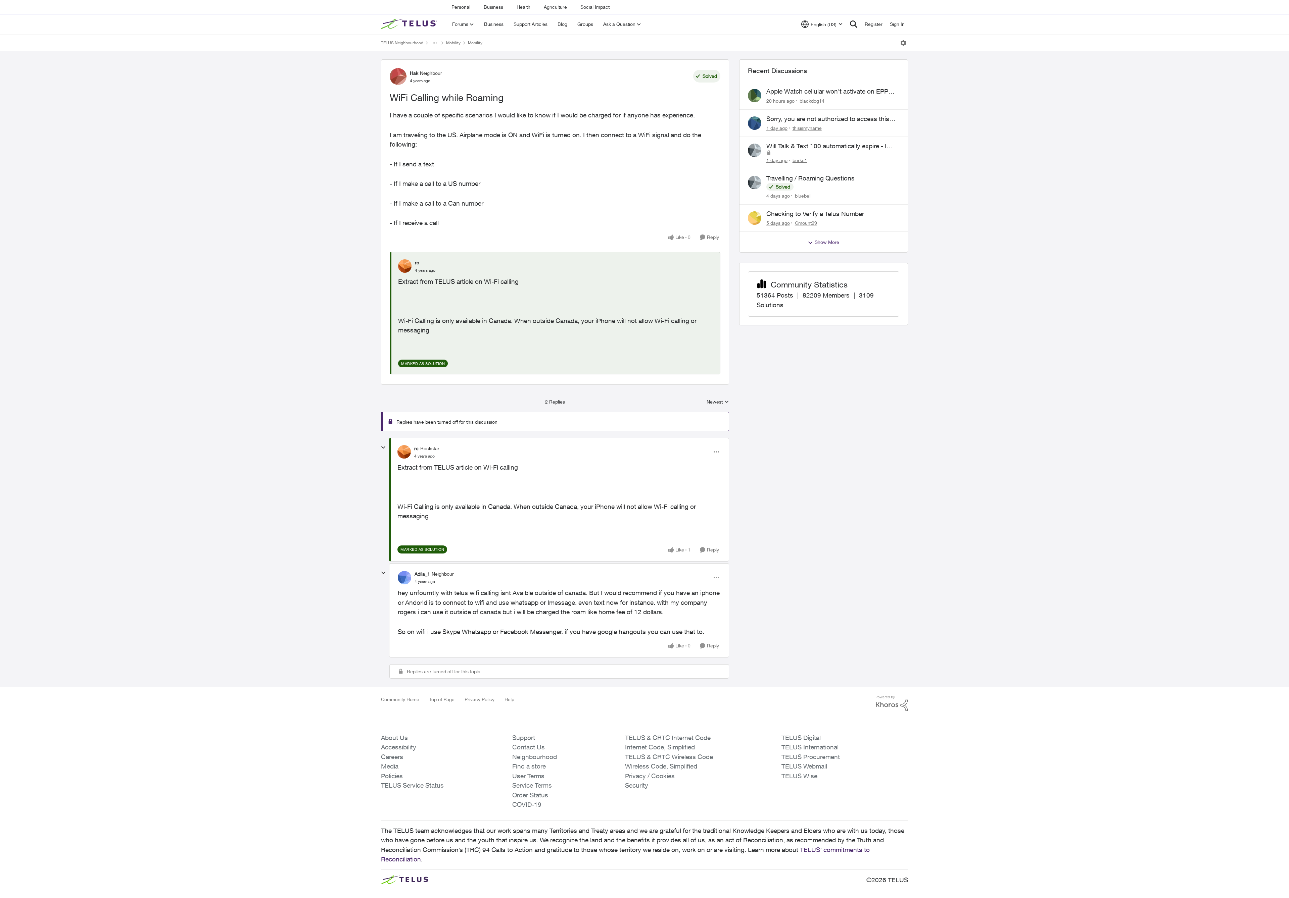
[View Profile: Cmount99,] (754, 218)
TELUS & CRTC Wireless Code (669, 756)
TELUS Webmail (804, 766)
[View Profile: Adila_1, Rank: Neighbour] (404, 577)
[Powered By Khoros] (892, 703)
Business (493, 7)
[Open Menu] (903, 43)
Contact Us (528, 747)
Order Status (530, 795)
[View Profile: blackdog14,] (754, 95)
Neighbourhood (534, 756)
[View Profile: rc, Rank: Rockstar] (404, 452)
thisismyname (807, 128)
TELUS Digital (801, 737)
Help (509, 699)
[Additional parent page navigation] (435, 43)
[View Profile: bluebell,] (754, 182)
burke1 (800, 160)
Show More (827, 242)
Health (523, 7)
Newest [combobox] (718, 402)
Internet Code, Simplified (660, 747)
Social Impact (595, 7)
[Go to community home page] (410, 24)
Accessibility (398, 747)
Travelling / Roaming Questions (810, 178)
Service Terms (532, 785)
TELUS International (810, 747)
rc (417, 262)
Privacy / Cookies (650, 776)
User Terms (528, 776)
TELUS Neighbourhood (402, 42)
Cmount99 (806, 223)
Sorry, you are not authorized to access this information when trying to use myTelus (827, 119)
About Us (394, 737)
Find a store (529, 766)
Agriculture (555, 7)
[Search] (854, 24)
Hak (414, 73)
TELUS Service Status (412, 785)
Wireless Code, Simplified (661, 766)
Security (636, 785)
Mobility (453, 42)
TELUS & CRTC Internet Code (668, 737)
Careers (392, 756)
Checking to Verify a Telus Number (815, 213)
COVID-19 (526, 804)
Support (523, 737)
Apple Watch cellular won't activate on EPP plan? (827, 92)
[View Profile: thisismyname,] (754, 123)
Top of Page (442, 699)
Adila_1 (422, 574)
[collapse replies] (383, 447)
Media (389, 766)
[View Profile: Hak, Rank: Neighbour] (398, 76)
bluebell (803, 196)
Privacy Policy (479, 699)
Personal (460, 7)
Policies (392, 776)
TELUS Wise (799, 776)
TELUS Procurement (810, 756)
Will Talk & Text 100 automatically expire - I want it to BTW (826, 146)
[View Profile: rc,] (405, 266)
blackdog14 (812, 101)
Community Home (400, 699)
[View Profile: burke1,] (754, 150)
